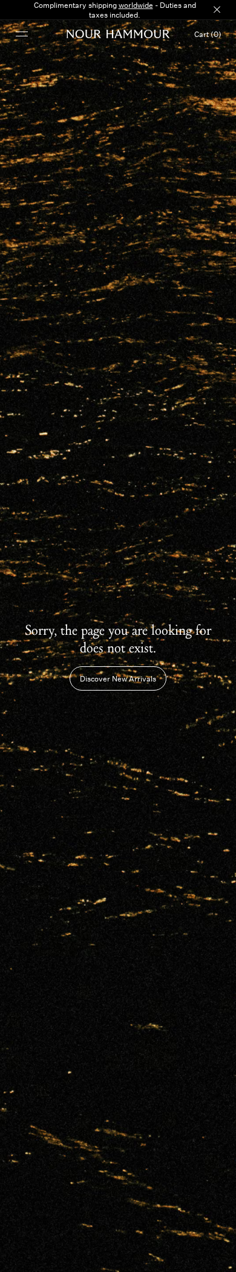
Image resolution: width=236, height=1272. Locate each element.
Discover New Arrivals (118, 678)
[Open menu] (22, 33)
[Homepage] (118, 34)
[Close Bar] (217, 9)
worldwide (136, 5)
